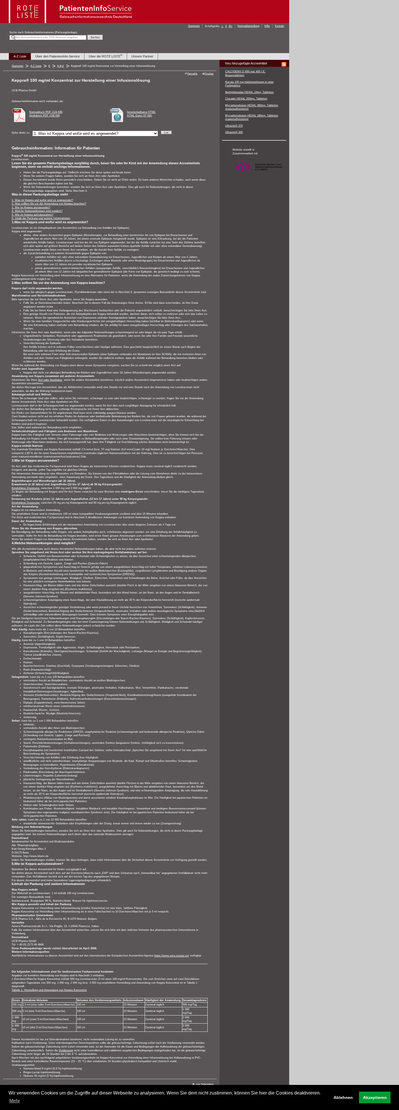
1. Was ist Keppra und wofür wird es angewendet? (42, 200)
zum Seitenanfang (205, 1084)
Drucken (209, 73)
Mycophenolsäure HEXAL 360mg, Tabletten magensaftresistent (251, 107)
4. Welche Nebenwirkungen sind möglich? (37, 211)
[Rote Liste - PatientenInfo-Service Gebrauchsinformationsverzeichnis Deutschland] (71, 21)
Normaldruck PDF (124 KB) (46, 112)
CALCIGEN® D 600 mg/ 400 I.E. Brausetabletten (245, 73)
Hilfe (267, 26)
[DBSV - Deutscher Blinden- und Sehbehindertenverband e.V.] (259, 174)
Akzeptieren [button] (375, 1097)
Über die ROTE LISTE (105, 56)
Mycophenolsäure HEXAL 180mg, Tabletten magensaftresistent (251, 117)
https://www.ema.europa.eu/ (171, 955)
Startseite (194, 26)
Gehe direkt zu (21, 132)
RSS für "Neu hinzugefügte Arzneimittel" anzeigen (284, 64)
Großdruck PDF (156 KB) (44, 115)
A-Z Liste (19, 56)
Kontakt (279, 26)
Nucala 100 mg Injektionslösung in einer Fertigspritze (249, 84)
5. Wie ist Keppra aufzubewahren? (32, 214)
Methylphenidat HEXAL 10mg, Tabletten (249, 92)
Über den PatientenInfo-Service (57, 56)
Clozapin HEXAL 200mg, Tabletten (246, 98)
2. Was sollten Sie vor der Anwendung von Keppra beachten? (49, 203)
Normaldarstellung (248, 26)
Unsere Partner (142, 56)
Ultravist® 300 (234, 132)
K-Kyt (60, 65)
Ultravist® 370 (234, 125)
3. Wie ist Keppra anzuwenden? (31, 207)
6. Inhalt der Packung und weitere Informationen (41, 218)
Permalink (192, 73)
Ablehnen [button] (343, 1097)
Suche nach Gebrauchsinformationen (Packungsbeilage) (43, 32)
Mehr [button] (14, 1100)
